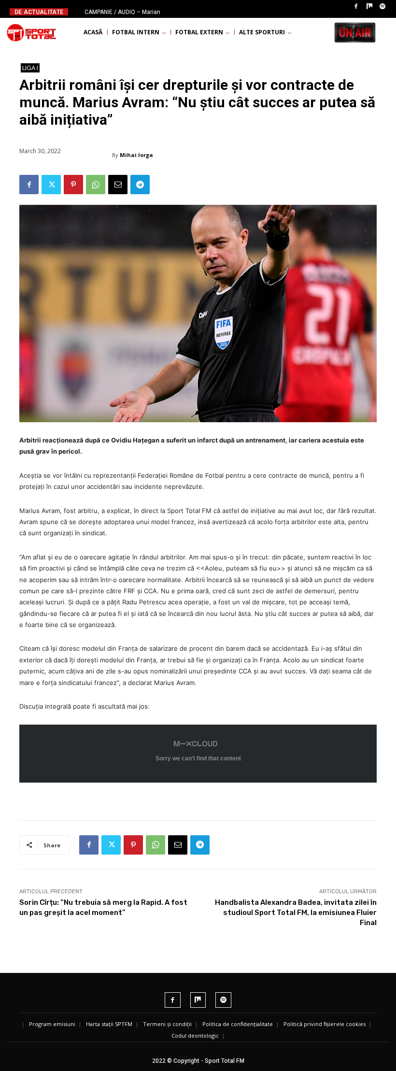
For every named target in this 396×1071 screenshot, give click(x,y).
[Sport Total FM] (31, 32)
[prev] (200, 12)
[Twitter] (51, 184)
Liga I (30, 67)
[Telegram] (140, 184)
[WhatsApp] (95, 184)
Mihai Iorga (136, 154)
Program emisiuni (52, 1024)
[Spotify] (382, 7)
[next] (215, 12)
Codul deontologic (195, 1035)
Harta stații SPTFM (109, 1024)
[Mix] (369, 7)
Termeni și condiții (167, 1024)
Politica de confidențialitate (237, 1024)
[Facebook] (356, 7)
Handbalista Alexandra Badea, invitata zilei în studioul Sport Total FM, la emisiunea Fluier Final (296, 912)
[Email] (117, 184)
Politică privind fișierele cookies (324, 1024)
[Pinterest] (73, 184)
